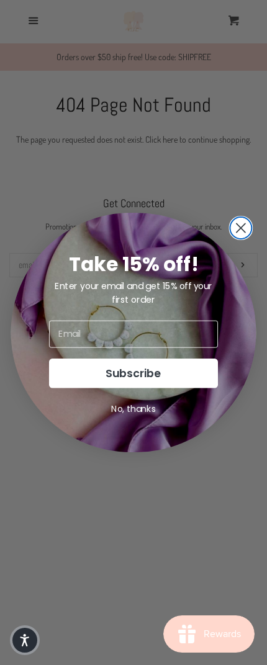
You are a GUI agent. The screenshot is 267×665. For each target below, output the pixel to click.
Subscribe (133, 373)
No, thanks (133, 409)
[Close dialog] (240, 228)
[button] (25, 640)
